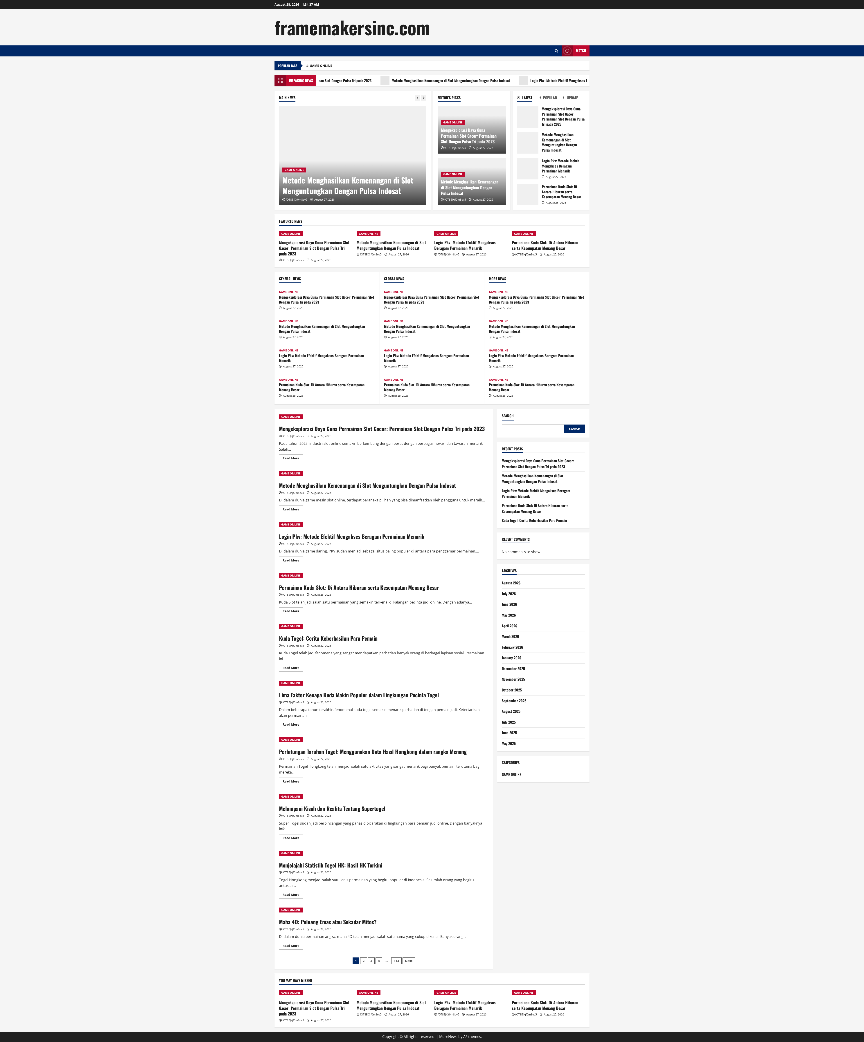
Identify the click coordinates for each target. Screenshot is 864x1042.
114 (396, 961)
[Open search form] (556, 51)
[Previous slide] (417, 98)
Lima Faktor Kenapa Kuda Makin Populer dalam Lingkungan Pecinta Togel (359, 695)
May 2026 (509, 615)
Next (408, 961)
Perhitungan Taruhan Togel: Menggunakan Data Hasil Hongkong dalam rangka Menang (373, 751)
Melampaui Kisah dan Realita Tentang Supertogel (332, 808)
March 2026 (510, 636)
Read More (293, 459)
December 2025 (513, 668)
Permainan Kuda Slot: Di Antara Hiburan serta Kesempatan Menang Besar (527, 194)
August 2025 (511, 711)
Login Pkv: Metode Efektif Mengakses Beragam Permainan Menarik (534, 80)
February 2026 (512, 647)
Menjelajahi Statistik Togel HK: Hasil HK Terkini (330, 865)
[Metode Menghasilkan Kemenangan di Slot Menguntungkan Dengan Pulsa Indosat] (352, 155)
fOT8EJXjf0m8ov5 (296, 199)
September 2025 (514, 700)
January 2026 (511, 657)
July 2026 (509, 593)
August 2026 (511, 583)
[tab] (528, 98)
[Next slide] (423, 98)
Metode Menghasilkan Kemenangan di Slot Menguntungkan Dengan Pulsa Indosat (406, 80)
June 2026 (509, 604)
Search (508, 415)
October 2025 (512, 690)
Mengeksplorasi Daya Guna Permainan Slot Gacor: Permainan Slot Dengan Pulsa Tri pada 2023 (469, 135)
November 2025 (513, 679)
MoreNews (448, 1036)
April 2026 (509, 625)
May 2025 (509, 743)
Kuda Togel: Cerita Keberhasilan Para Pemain (328, 638)
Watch (581, 50)
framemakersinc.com (352, 26)
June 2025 (509, 732)
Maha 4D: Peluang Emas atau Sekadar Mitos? (328, 922)
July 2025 (509, 722)
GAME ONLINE (321, 65)
